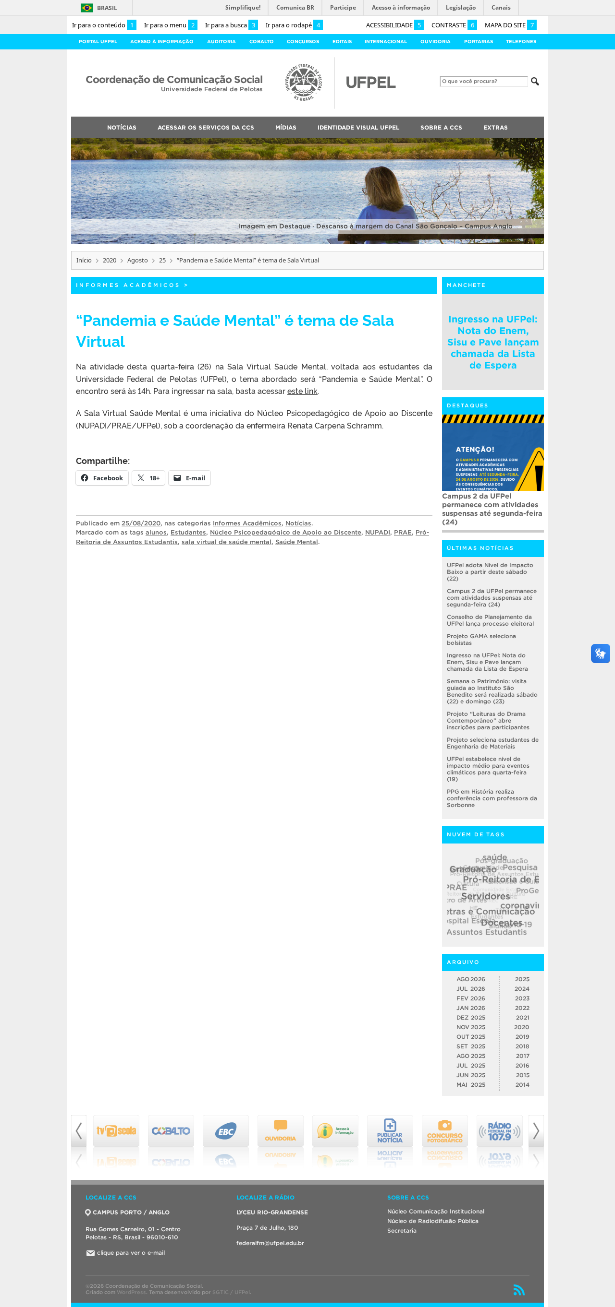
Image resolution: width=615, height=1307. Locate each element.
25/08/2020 (141, 523)
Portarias (478, 41)
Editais (342, 41)
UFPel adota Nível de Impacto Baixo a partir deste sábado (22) (490, 572)
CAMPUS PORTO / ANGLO (131, 1212)
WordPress (131, 1292)
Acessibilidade (393, 25)
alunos (156, 532)
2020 (109, 260)
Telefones (521, 41)
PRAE (403, 532)
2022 (522, 1008)
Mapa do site (509, 25)
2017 (522, 1056)
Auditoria (221, 41)
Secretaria (402, 1230)
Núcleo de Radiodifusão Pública (433, 1221)
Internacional (386, 41)
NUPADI (377, 532)
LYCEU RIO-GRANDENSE (272, 1212)
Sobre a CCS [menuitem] (441, 127)
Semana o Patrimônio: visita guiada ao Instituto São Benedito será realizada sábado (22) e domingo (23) (492, 691)
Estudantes (188, 532)
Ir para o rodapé (293, 25)
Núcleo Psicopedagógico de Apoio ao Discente (285, 532)
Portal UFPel (98, 41)
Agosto (137, 260)
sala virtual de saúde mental (226, 542)
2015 (522, 1075)
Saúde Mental (296, 542)
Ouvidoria (435, 41)
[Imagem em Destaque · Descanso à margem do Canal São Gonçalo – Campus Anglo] (307, 242)
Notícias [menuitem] (121, 127)
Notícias (298, 523)
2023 (522, 998)
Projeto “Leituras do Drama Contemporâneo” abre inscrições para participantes (492, 504)
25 (162, 260)
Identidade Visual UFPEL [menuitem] (358, 127)
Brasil (107, 8)
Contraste (452, 25)
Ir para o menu (169, 25)
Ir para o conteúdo (103, 25)
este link (302, 390)
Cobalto (261, 41)
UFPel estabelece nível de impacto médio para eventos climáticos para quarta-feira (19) (488, 769)
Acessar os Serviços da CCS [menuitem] (206, 127)
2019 (522, 1037)
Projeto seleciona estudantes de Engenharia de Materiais (493, 743)
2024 (522, 989)
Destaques (468, 405)
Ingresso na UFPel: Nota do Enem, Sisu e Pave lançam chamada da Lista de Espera (493, 342)
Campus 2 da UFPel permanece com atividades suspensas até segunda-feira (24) (492, 597)
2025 (522, 979)
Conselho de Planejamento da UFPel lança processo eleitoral (490, 620)
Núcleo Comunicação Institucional (435, 1211)
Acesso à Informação (162, 41)
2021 (522, 1017)
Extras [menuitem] (495, 127)
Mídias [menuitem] (285, 127)
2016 (522, 1065)
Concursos (303, 41)
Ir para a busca (230, 25)
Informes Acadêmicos (128, 285)
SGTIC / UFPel (231, 1292)
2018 (522, 1046)
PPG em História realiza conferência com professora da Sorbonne (492, 798)
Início (84, 260)
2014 (522, 1084)
